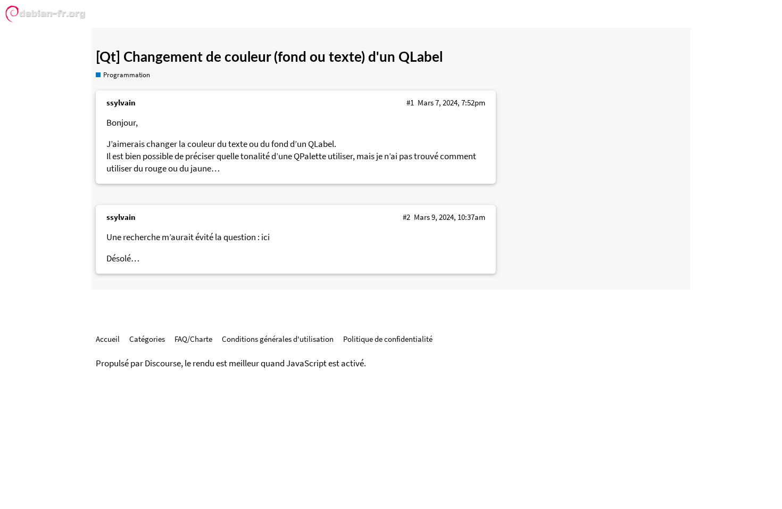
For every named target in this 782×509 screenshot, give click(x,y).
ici (265, 237)
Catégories (147, 339)
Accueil (108, 339)
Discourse (163, 363)
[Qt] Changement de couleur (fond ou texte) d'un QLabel (269, 57)
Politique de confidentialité (387, 339)
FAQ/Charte (193, 339)
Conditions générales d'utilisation (278, 339)
